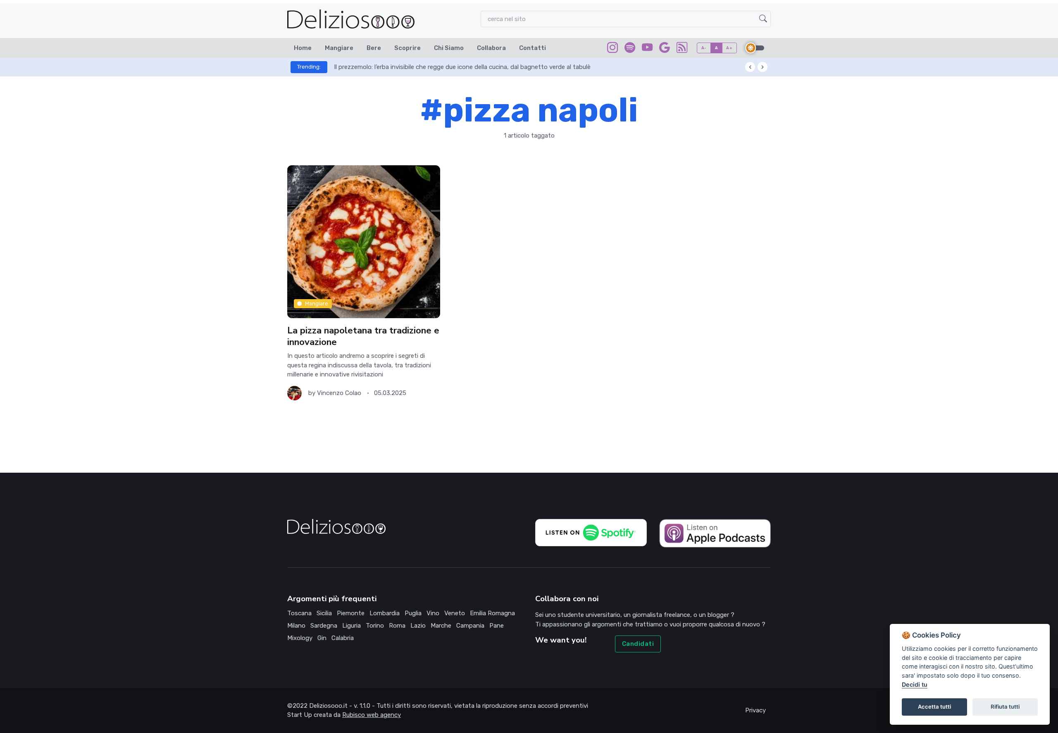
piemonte (351, 613)
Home (303, 48)
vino (433, 613)
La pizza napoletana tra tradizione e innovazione (363, 336)
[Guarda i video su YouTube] (647, 49)
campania (470, 625)
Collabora (491, 48)
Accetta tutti (934, 706)
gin (321, 638)
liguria (351, 625)
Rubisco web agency (371, 715)
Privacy (755, 710)
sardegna (323, 625)
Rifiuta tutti (1005, 706)
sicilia (324, 613)
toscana (299, 613)
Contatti (532, 48)
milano (296, 625)
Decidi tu (914, 684)
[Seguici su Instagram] (612, 49)
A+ (729, 47)
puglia (413, 613)
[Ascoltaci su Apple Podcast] (715, 532)
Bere (374, 48)
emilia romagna (492, 613)
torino (375, 625)
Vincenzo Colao (339, 393)
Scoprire (407, 48)
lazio (418, 625)
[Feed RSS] (682, 49)
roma (397, 625)
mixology (299, 638)
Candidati (638, 643)
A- (704, 47)
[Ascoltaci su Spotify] (629, 49)
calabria (342, 638)
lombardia (384, 613)
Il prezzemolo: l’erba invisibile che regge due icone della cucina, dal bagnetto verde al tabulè (462, 67)
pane (496, 625)
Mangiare (339, 48)
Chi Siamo (449, 48)
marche (441, 625)
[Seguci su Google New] (664, 49)
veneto (454, 613)
